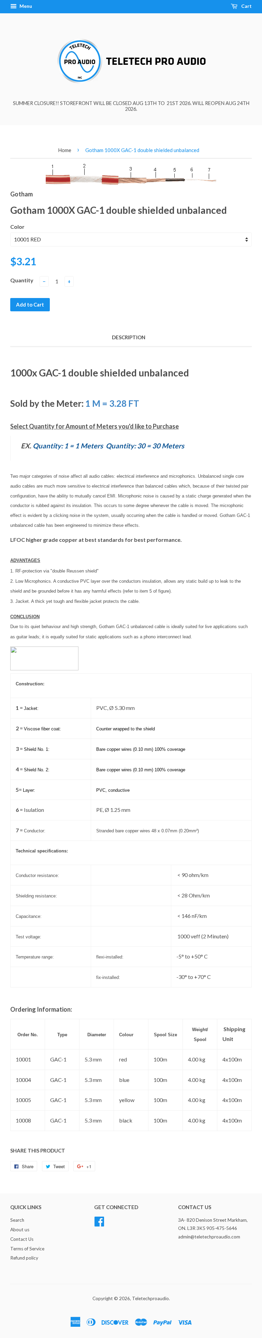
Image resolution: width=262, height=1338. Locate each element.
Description (128, 337)
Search (17, 1220)
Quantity (21, 280)
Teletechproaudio (150, 1298)
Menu (25, 6)
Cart (246, 6)
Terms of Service (27, 1248)
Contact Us (21, 1239)
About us (19, 1229)
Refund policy (24, 1258)
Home (64, 150)
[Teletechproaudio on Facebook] (99, 1220)
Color (17, 226)
